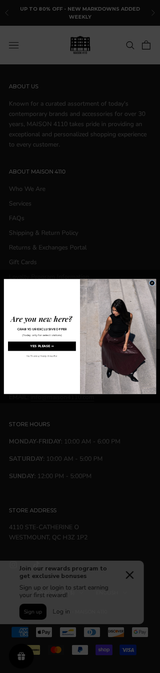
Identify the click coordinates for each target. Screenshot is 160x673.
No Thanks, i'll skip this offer (42, 356)
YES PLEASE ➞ (41, 346)
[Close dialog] (152, 283)
